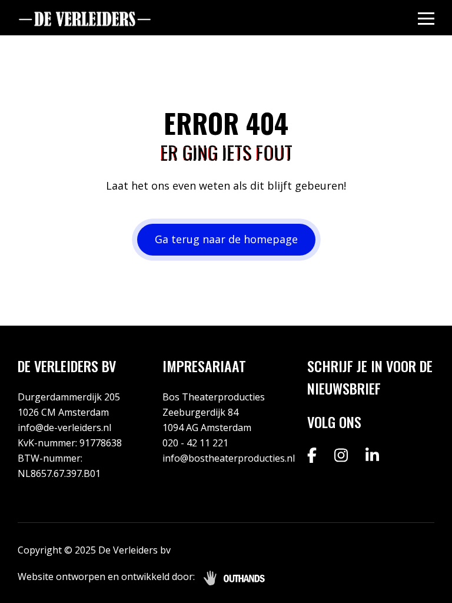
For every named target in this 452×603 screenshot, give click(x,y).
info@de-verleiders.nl (64, 427)
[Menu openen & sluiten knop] (426, 18)
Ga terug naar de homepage (226, 239)
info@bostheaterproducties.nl (228, 458)
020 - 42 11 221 (195, 442)
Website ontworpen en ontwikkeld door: (106, 576)
